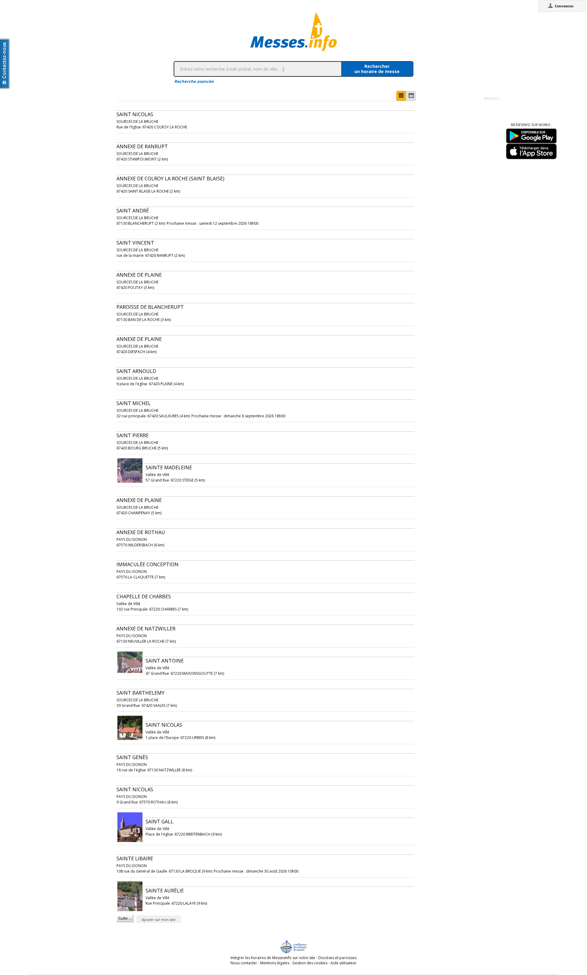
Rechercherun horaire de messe (377, 68)
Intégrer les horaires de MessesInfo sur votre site (273, 957)
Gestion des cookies (309, 963)
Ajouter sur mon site (158, 919)
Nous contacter (244, 963)
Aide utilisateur (343, 963)
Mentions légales (274, 963)
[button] (401, 96)
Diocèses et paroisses (337, 957)
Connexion (564, 6)
